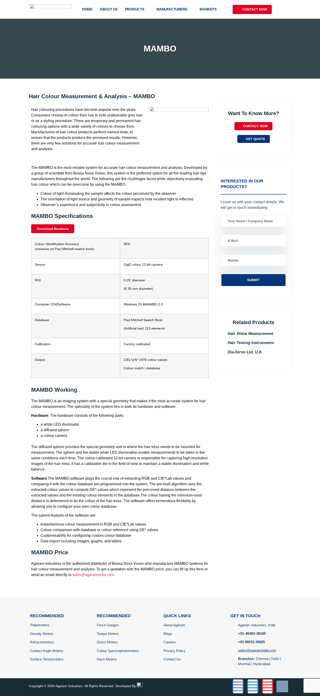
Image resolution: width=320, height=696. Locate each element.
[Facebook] (238, 686)
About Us (108, 9)
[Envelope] (282, 686)
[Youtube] (267, 686)
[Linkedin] (253, 686)
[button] (286, 9)
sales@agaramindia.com (93, 575)
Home (87, 9)
